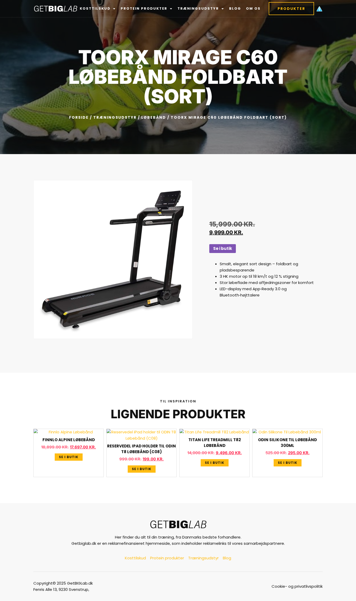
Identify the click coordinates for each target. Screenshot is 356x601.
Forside (79, 117)
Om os (253, 8)
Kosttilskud (95, 8)
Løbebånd (153, 117)
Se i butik (222, 248)
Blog (235, 8)
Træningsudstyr (198, 8)
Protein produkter (144, 8)
